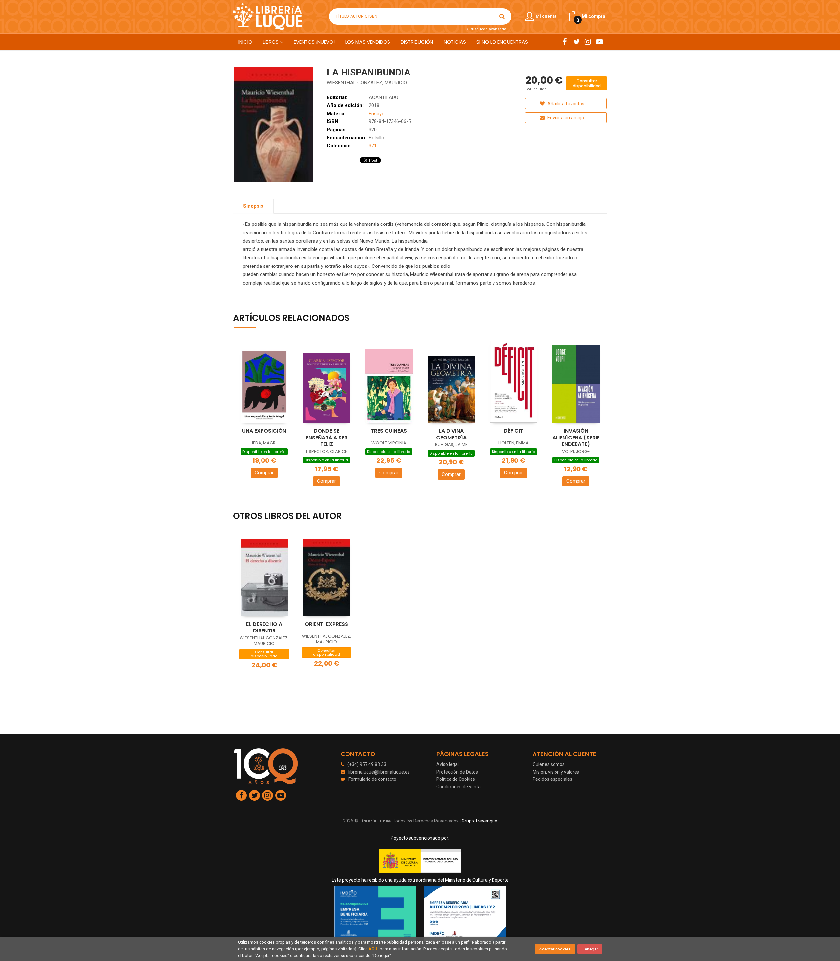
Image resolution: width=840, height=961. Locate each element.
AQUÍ (373, 948)
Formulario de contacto (372, 779)
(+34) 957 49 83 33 (366, 764)
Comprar (264, 473)
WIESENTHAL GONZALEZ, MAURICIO (367, 83)
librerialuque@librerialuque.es (379, 772)
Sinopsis (253, 206)
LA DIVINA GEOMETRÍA (451, 434)
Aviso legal (447, 764)
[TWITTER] (576, 41)
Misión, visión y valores (556, 772)
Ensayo (377, 114)
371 (373, 146)
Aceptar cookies (555, 949)
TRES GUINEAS (389, 431)
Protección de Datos (457, 772)
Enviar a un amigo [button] (565, 117)
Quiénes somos (549, 764)
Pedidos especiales (552, 779)
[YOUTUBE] (599, 41)
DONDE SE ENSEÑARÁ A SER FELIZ (326, 437)
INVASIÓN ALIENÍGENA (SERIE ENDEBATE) (575, 437)
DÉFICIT (513, 431)
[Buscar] (502, 16)
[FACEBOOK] (564, 41)
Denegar (590, 949)
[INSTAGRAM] (587, 41)
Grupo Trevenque (479, 820)
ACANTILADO (383, 97)
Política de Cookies (455, 779)
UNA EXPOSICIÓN (264, 431)
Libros (271, 41)
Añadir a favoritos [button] (565, 103)
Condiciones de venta (458, 786)
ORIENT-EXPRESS (326, 624)
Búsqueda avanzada (487, 29)
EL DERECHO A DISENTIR (264, 627)
